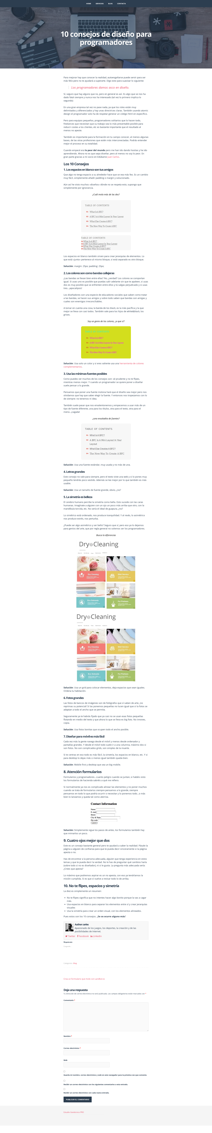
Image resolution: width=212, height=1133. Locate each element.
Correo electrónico (72, 1048)
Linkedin (97, 936)
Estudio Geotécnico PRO (74, 1112)
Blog (110, 3)
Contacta (121, 3)
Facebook (83, 936)
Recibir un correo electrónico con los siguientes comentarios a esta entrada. (96, 1084)
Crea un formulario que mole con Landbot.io (84, 979)
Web (65, 1060)
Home (88, 3)
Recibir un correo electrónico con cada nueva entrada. (86, 1093)
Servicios (100, 3)
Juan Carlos (113, 156)
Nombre (68, 1036)
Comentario (69, 1000)
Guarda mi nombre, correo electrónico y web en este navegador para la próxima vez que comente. (105, 1075)
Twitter (71, 936)
